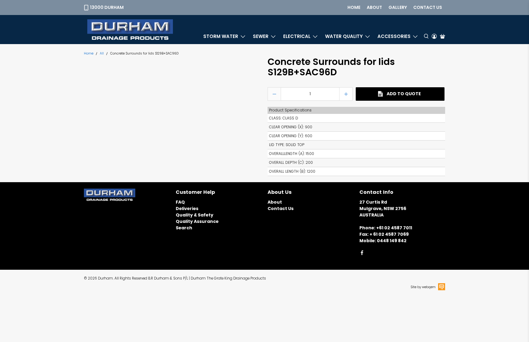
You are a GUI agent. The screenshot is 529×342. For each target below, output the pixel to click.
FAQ (180, 202)
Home (353, 7)
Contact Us (281, 208)
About (374, 7)
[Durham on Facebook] (362, 254)
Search (184, 228)
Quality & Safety (194, 215)
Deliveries (187, 208)
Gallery (397, 7)
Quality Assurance (197, 221)
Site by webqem (423, 287)
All (102, 53)
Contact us (427, 7)
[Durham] (130, 29)
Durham (105, 278)
